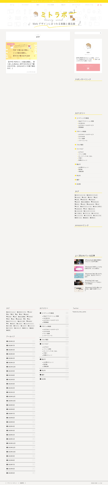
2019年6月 (21, 468)
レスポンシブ (98, 215)
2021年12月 (21, 366)
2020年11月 (21, 396)
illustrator (84, 199)
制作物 (80, 169)
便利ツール (79, 217)
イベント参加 (82, 154)
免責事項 (22, 482)
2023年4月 (21, 349)
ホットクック (79, 215)
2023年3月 (21, 354)
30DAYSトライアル (22, 312)
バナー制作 (79, 213)
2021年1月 (21, 392)
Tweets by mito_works (79, 311)
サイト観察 (82, 138)
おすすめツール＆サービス (86, 125)
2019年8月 (21, 460)
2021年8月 (21, 375)
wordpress (82, 123)
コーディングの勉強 (83, 118)
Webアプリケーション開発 (86, 121)
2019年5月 (21, 473)
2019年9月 (21, 456)
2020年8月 (21, 409)
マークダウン (88, 215)
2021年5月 (21, 379)
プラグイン (87, 213)
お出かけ (92, 208)
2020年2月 (21, 435)
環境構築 (81, 127)
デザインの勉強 (81, 131)
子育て (80, 158)
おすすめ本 (82, 136)
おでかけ (81, 152)
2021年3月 (21, 384)
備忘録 (86, 217)
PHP (77, 204)
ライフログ (25, 5)
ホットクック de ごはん (85, 156)
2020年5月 (21, 422)
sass (83, 204)
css (84, 197)
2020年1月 (21, 439)
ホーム (12, 5)
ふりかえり (79, 211)
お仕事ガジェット (84, 167)
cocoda (78, 197)
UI (98, 204)
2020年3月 (21, 430)
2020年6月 (21, 417)
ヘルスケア (95, 213)
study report (91, 204)
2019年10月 (21, 451)
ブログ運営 (50, 5)
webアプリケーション (86, 206)
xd (86, 208)
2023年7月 (21, 345)
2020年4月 (21, 426)
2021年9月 (21, 371)
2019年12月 (21, 443)
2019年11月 (21, 447)
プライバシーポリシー (12, 482)
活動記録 (81, 171)
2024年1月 (21, 341)
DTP (90, 197)
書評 (38, 5)
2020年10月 (21, 400)
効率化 (93, 217)
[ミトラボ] (54, 27)
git (96, 197)
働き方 (64, 5)
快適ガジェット (83, 160)
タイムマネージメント (90, 211)
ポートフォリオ (76, 5)
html (77, 199)
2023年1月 (21, 362)
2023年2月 (21, 358)
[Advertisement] (88, 95)
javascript (92, 199)
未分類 (79, 184)
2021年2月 (21, 388)
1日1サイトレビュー (11, 312)
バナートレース (83, 140)
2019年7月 (21, 464)
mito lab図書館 (86, 201)
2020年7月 (21, 413)
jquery (78, 201)
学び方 (79, 175)
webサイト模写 (97, 206)
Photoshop (95, 201)
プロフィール (89, 5)
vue (77, 206)
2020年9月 (21, 405)
